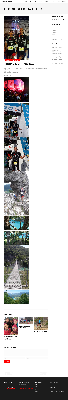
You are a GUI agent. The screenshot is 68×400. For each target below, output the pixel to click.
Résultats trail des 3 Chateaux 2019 (24, 326)
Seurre (57, 60)
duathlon (60, 51)
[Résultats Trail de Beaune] (41, 323)
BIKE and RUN (60, 47)
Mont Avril (57, 57)
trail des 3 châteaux (56, 62)
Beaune (56, 47)
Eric (10, 339)
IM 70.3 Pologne (54, 32)
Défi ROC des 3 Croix (54, 53)
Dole (57, 51)
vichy (52, 65)
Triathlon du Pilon (57, 63)
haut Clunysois (60, 54)
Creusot (53, 50)
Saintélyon (60, 59)
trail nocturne (61, 62)
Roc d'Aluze (55, 59)
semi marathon (54, 60)
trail (8, 308)
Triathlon (53, 63)
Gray (56, 54)
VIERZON (53, 28)
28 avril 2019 (6, 339)
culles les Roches (54, 51)
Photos (52, 59)
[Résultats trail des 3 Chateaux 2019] (26, 320)
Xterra (58, 65)
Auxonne (53, 47)
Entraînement (54, 54)
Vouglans (55, 65)
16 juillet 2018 (7, 66)
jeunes (55, 56)
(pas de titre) (53, 34)
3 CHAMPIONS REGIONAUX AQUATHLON (57, 39)
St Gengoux (60, 60)
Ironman (53, 56)
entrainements (60, 53)
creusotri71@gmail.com (11, 388)
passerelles (5, 308)
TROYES (36, 384)
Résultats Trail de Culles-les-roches (10, 337)
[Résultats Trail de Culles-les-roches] (11, 326)
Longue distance (60, 56)
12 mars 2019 (21, 329)
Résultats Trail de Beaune (40, 331)
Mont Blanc (61, 57)
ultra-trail (62, 63)
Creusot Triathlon (56, 50)
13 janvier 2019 (36, 332)
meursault (54, 57)
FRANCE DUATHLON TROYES (56, 37)
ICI (10, 75)
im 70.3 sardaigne (54, 30)
